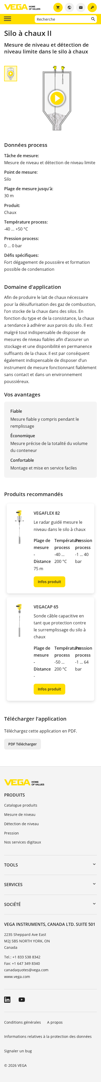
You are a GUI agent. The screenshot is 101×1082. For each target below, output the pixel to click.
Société (12, 904)
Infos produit (49, 581)
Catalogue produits (20, 805)
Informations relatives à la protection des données (48, 1036)
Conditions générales (22, 1022)
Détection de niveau (21, 823)
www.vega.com (17, 976)
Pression (11, 833)
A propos (55, 1022)
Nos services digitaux (22, 842)
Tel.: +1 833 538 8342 (22, 956)
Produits (14, 795)
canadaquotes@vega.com (26, 969)
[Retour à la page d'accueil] (24, 782)
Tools (11, 865)
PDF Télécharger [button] (22, 744)
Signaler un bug (18, 1050)
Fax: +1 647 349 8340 (22, 963)
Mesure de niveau (19, 814)
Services (13, 884)
